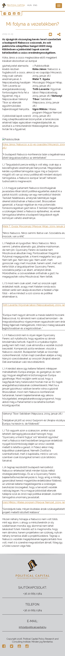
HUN (29, 5)
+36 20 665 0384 (32, 593)
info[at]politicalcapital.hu (32, 627)
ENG (35, 5)
